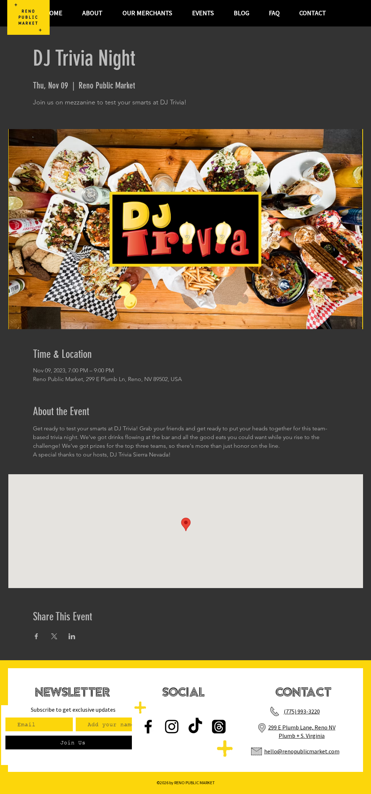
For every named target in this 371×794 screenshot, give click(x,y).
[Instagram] (172, 727)
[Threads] (219, 727)
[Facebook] (148, 727)
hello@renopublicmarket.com (301, 751)
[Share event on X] (54, 636)
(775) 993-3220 (302, 711)
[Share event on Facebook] (36, 636)
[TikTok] (195, 727)
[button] (203, 13)
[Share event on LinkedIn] (71, 636)
